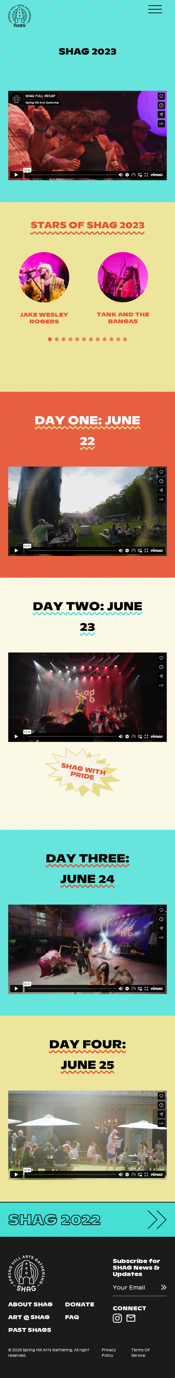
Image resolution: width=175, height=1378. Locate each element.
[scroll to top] (161, 1364)
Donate (79, 1304)
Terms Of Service (140, 1353)
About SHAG (30, 1304)
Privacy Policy (109, 1353)
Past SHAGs (29, 1330)
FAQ (72, 1317)
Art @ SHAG (29, 1317)
